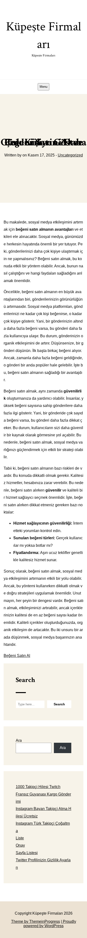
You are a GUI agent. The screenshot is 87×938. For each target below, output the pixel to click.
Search (25, 679)
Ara (19, 740)
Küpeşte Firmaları (43, 38)
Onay (20, 845)
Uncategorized (70, 155)
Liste (20, 838)
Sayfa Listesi (27, 853)
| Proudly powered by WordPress (49, 923)
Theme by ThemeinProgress (35, 921)
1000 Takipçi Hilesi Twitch (38, 787)
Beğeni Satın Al (17, 656)
